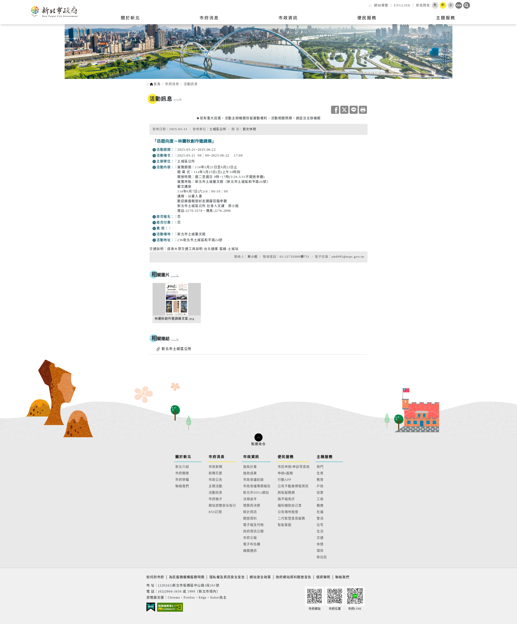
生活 (320, 531)
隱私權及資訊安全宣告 (227, 577)
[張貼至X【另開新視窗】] (344, 110)
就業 (320, 492)
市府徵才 (215, 499)
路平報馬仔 (286, 499)
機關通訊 (250, 550)
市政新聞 (215, 466)
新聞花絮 (215, 473)
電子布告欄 (251, 544)
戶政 (320, 486)
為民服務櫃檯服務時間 (187, 577)
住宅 (320, 525)
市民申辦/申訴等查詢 (294, 466)
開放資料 (250, 518)
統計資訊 (250, 512)
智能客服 (284, 525)
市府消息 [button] (209, 18)
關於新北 (183, 457)
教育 (320, 479)
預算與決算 (251, 505)
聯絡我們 (182, 486)
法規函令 (250, 499)
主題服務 (325, 457)
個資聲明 (323, 577)
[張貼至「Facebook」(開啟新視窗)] (335, 110)
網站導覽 (381, 5)
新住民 (322, 557)
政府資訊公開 (253, 531)
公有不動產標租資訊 (293, 486)
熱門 (320, 466)
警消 (320, 518)
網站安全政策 (260, 577)
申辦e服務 (285, 473)
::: (370, 5)
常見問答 (423, 5)
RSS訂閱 (215, 512)
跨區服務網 (286, 492)
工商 (320, 499)
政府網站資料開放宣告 (293, 577)
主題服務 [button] (445, 18)
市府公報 (250, 537)
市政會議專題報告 (257, 486)
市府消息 (172, 84)
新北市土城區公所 (177, 349)
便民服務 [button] (367, 18)
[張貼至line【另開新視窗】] (354, 110)
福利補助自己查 (290, 505)
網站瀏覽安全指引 (222, 505)
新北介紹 (182, 466)
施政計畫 (250, 466)
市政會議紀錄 (253, 479)
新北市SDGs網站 (256, 492)
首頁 (157, 84)
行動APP (284, 479)
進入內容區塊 (10, 2)
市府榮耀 (182, 479)
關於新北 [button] (130, 18)
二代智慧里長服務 (291, 518)
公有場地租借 (288, 512)
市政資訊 (251, 457)
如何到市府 (155, 577)
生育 (320, 473)
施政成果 (250, 473)
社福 (320, 512)
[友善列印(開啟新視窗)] (363, 110)
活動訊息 (191, 84)
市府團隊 (182, 473)
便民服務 (286, 457)
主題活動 (215, 486)
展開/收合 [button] (258, 437)
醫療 (320, 505)
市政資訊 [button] (288, 18)
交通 (320, 537)
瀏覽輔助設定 (458, 5)
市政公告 (215, 479)
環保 (320, 550)
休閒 (320, 544)
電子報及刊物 (253, 525)
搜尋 (466, 5)
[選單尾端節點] (507, 20)
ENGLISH (402, 5)
